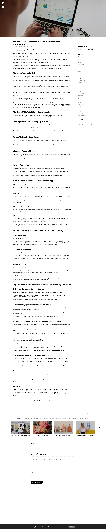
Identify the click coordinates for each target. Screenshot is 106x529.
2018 (88, 124)
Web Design (80, 113)
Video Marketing (81, 110)
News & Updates (81, 97)
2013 (88, 126)
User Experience (81, 108)
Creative (79, 89)
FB (47, 400)
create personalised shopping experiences (51, 127)
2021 (79, 124)
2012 (91, 126)
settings (63, 527)
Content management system (84, 86)
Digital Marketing (81, 64)
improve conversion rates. (59, 350)
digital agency (46, 393)
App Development (82, 80)
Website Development (82, 115)
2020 (82, 124)
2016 (79, 126)
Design (79, 91)
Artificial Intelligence (82, 82)
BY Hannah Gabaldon (84, 418)
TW (45, 400)
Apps (79, 73)
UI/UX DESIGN (81, 106)
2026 (79, 122)
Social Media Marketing (83, 100)
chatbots (17, 158)
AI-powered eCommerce (19, 104)
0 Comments (75, 418)
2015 (82, 126)
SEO (78, 98)
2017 (91, 124)
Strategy (79, 71)
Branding (79, 84)
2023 (88, 122)
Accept (71, 526)
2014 (85, 126)
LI (49, 400)
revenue (44, 65)
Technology (80, 104)
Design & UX (80, 62)
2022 (91, 122)
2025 (82, 122)
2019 (85, 124)
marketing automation (62, 59)
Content (79, 66)
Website (79, 60)
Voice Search (80, 111)
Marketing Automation (66, 418)
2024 (85, 122)
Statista (25, 80)
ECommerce (80, 95)
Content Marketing (82, 87)
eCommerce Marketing (56, 418)
